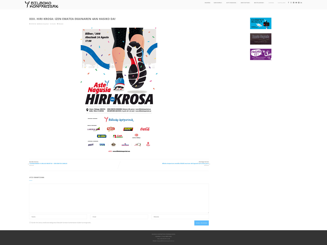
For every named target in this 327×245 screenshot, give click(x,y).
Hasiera (207, 2)
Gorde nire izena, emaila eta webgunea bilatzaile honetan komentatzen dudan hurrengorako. (61, 223)
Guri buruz (218, 2)
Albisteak (61, 24)
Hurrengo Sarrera (185, 162)
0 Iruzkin (53, 24)
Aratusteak (245, 2)
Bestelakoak (259, 2)
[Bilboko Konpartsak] (42, 8)
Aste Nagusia (231, 2)
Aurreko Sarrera (48, 162)
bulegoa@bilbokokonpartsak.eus (165, 241)
